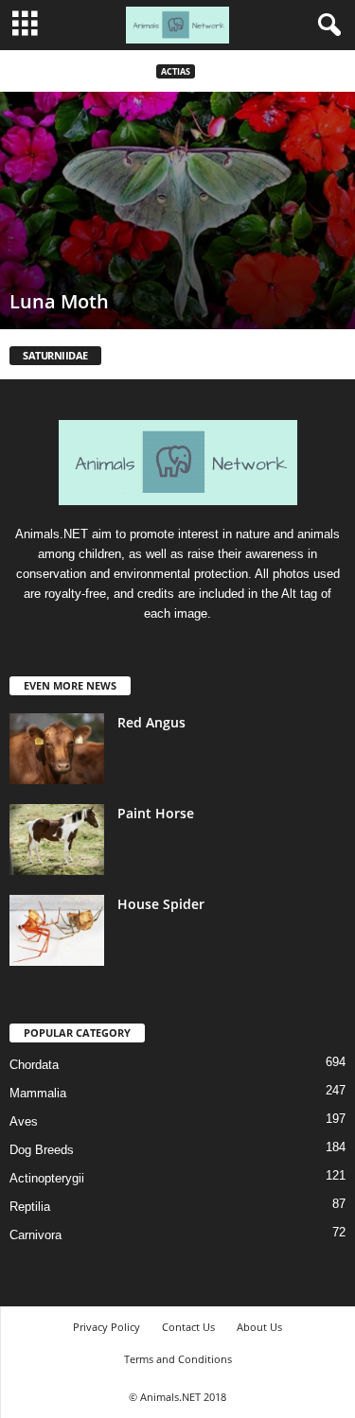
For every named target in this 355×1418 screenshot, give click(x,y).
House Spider (160, 904)
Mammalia (37, 1093)
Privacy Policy (106, 1327)
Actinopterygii (46, 1178)
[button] (325, 25)
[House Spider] (56, 930)
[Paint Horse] (56, 839)
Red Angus (151, 722)
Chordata (34, 1065)
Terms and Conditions (178, 1359)
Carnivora (35, 1235)
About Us (259, 1327)
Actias (175, 71)
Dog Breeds (41, 1150)
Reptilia (29, 1206)
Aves (23, 1121)
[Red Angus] (56, 748)
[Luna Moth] (177, 210)
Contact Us (188, 1327)
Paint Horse (155, 813)
